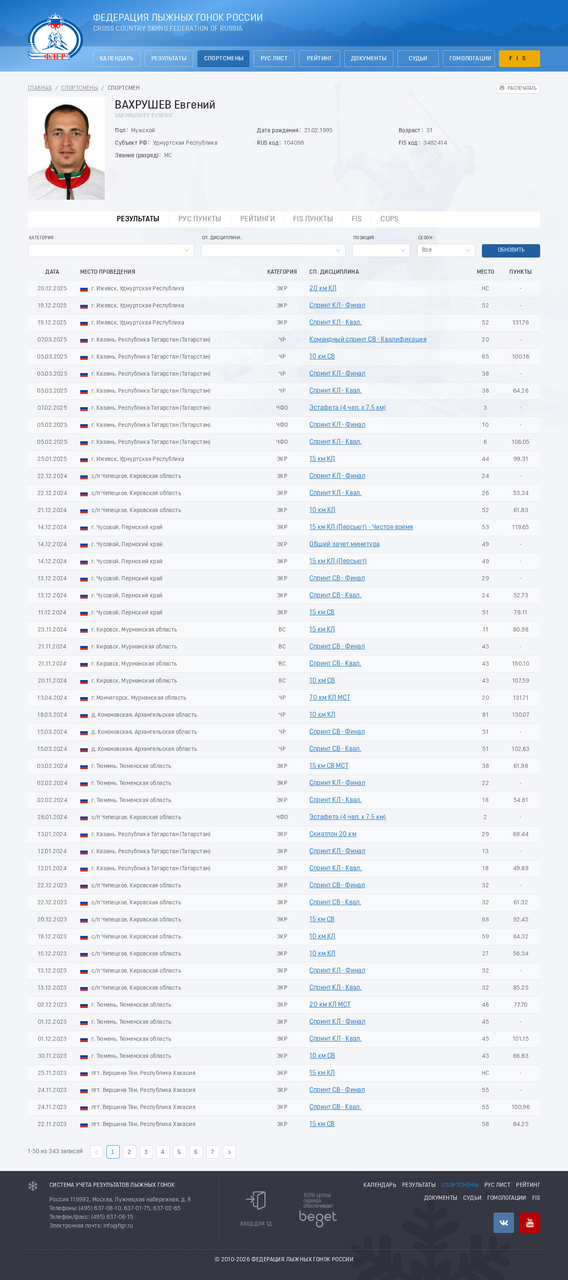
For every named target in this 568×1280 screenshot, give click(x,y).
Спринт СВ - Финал (337, 578)
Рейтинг (319, 59)
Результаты (169, 59)
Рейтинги (257, 219)
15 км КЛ (322, 459)
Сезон (425, 238)
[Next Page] (229, 1152)
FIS (519, 59)
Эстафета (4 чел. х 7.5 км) (347, 408)
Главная (40, 88)
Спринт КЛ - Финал (337, 305)
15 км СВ (321, 612)
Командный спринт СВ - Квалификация (368, 340)
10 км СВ (322, 357)
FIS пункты (313, 219)
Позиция (363, 238)
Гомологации (470, 59)
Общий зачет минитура (344, 544)
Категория (41, 238)
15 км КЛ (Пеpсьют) (338, 561)
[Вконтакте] (504, 1223)
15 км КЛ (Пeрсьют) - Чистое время (361, 527)
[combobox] (111, 250)
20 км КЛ (322, 288)
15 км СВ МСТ (328, 766)
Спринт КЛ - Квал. (335, 322)
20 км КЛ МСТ (330, 1005)
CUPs (389, 219)
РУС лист (274, 59)
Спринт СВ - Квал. (335, 595)
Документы (369, 59)
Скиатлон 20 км (332, 834)
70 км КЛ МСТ (329, 698)
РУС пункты (200, 219)
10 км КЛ (322, 510)
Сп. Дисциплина (221, 238)
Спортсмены (224, 59)
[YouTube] (530, 1223)
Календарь (117, 59)
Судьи (418, 59)
